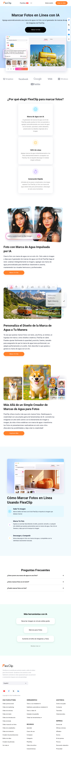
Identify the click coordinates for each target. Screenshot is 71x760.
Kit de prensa (60, 738)
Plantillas (23, 3)
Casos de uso (31, 731)
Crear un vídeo (61, 3)
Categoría (29, 738)
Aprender (29, 728)
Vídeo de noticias (8, 710)
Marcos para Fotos (35, 630)
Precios (58, 742)
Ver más (5, 745)
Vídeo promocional (8, 703)
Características (31, 749)
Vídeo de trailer (7, 714)
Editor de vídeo (7, 738)
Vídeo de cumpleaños (9, 728)
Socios (58, 735)
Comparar (29, 735)
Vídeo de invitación (8, 731)
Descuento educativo (62, 745)
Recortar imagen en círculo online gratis (35, 621)
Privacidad (59, 749)
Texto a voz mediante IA (34, 703)
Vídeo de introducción (9, 717)
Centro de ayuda (61, 703)
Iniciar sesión (49, 3)
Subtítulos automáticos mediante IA (37, 707)
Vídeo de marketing (8, 707)
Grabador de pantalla (33, 714)
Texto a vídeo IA (31, 710)
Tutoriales (59, 710)
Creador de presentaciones (10, 735)
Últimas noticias (61, 728)
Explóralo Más (14, 433)
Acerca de (59, 724)
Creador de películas (8, 742)
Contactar (59, 707)
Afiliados (58, 731)
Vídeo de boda (7, 721)
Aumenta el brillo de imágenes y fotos (35, 639)
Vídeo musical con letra (9, 724)
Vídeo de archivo (31, 745)
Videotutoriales (60, 714)
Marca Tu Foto (14, 272)
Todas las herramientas (33, 717)
